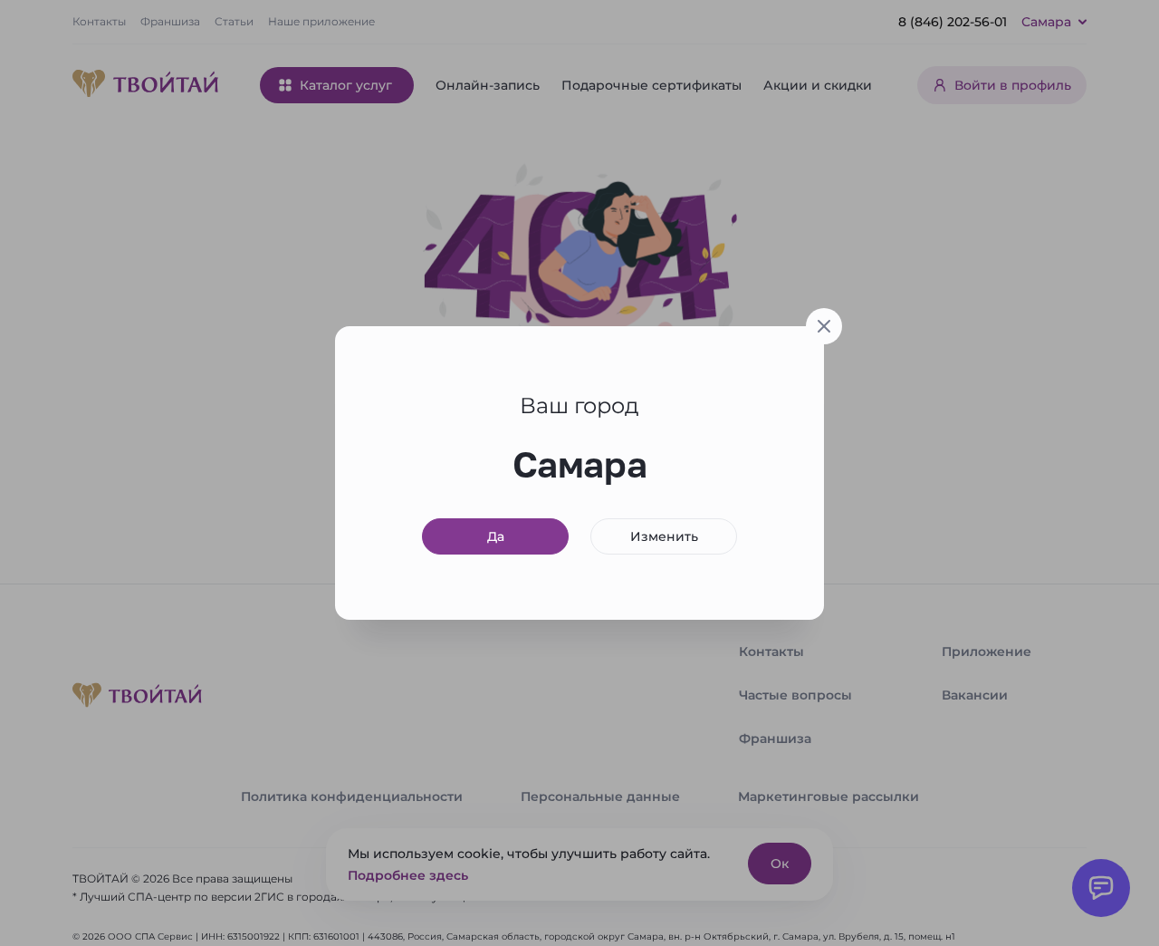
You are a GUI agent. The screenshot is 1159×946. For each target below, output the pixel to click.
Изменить (664, 536)
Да (495, 536)
